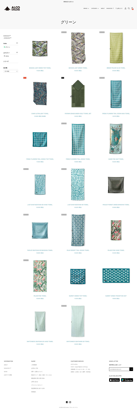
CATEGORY (94, 8)
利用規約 (33, 391)
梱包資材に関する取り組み (38, 378)
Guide (33, 361)
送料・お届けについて (36, 371)
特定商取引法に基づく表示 (38, 388)
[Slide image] (40, 48)
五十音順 (7, 71)
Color (5, 43)
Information (8, 361)
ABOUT (103, 8)
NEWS (5, 371)
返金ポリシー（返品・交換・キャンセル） (41, 375)
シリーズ (5, 61)
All (17, 43)
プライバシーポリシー (36, 385)
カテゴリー (6, 53)
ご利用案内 (34, 364)
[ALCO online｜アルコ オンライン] (12, 8)
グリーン (7, 47)
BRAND (85, 8)
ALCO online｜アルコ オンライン (70, 407)
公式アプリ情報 (8, 375)
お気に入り (119, 8)
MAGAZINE (109, 8)
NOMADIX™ (7, 36)
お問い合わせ (34, 381)
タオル (7, 56)
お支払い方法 (34, 368)
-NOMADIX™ (7, 38)
